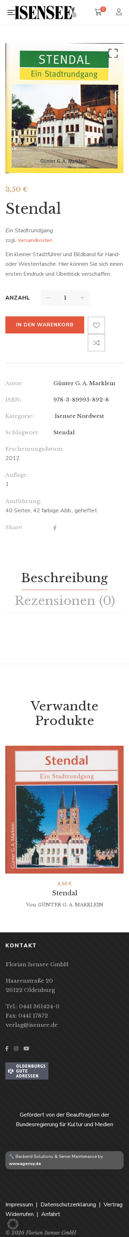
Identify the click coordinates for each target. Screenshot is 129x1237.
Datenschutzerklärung (68, 1204)
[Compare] (96, 342)
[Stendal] (64, 810)
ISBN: (13, 399)
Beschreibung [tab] (64, 577)
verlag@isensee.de (32, 1024)
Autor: (14, 383)
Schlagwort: (22, 432)
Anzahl (17, 297)
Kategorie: (19, 416)
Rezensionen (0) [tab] (64, 600)
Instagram (74, 14)
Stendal (64, 432)
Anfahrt (50, 1214)
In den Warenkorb (44, 324)
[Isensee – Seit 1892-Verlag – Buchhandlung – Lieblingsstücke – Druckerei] (43, 12)
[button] (111, 54)
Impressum (19, 1204)
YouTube (26, 1048)
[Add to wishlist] (96, 325)
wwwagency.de (25, 1163)
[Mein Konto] (120, 12)
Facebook (73, 9)
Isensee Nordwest (78, 416)
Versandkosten (35, 240)
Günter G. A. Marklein (84, 383)
